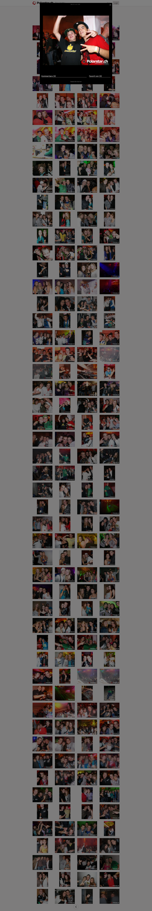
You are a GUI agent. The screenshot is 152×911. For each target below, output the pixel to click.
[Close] (110, 5)
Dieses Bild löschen (76, 81)
